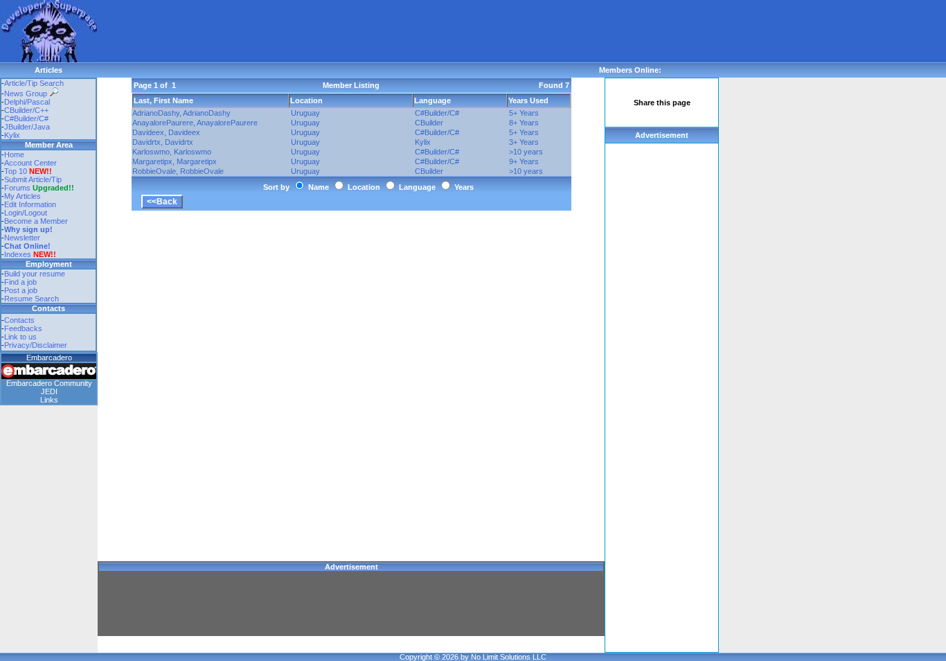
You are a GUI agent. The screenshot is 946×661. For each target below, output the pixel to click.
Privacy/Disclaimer (35, 345)
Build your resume (34, 274)
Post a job (20, 290)
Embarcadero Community (49, 383)
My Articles (22, 196)
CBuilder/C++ (26, 110)
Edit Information (30, 204)
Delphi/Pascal (27, 102)
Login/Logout (25, 213)
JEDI (49, 391)
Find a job (20, 282)
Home (14, 154)
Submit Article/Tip (33, 179)
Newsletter (22, 237)
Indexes (17, 254)
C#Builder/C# (26, 118)
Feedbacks (23, 328)
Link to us (20, 337)
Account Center (30, 163)
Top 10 (15, 171)
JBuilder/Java (27, 127)
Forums (39, 188)
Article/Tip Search (34, 83)
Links (49, 400)
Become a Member (36, 221)
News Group (26, 93)
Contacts (19, 320)
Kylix (12, 135)
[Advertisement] (349, 31)
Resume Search (31, 298)
